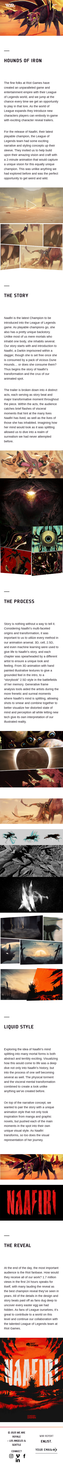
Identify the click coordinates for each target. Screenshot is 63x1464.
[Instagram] (11, 1456)
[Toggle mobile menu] (54, 5)
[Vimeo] (18, 1456)
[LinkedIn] (18, 1460)
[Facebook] (24, 1456)
